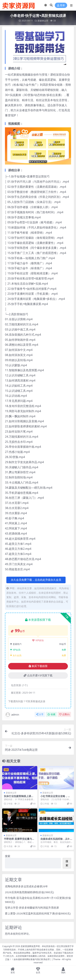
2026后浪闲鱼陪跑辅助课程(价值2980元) (29, 892)
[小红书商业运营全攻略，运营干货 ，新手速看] (56, 778)
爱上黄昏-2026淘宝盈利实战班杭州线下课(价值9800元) (38, 913)
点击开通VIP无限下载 (39, 675)
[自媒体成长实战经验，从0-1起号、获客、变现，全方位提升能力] (56, 820)
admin (15, 714)
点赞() (65, 714)
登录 (62, 5)
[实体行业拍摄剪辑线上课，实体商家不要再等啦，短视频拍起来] (19, 778)
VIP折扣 (40, 640)
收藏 (53, 714)
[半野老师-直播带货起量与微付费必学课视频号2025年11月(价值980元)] (19, 820)
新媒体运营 (43, 20)
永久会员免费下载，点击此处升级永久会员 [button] (36, 579)
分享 (41, 714)
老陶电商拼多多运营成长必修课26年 (26, 886)
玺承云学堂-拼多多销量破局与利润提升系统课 (32, 907)
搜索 (7, 856)
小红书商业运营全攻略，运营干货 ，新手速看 (55, 797)
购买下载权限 (40, 666)
